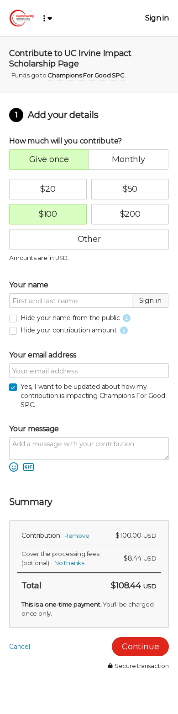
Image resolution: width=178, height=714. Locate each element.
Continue (140, 647)
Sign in (157, 18)
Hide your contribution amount (69, 330)
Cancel (19, 647)
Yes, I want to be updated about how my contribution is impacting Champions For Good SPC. (93, 395)
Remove (76, 535)
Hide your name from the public (70, 318)
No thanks (69, 562)
